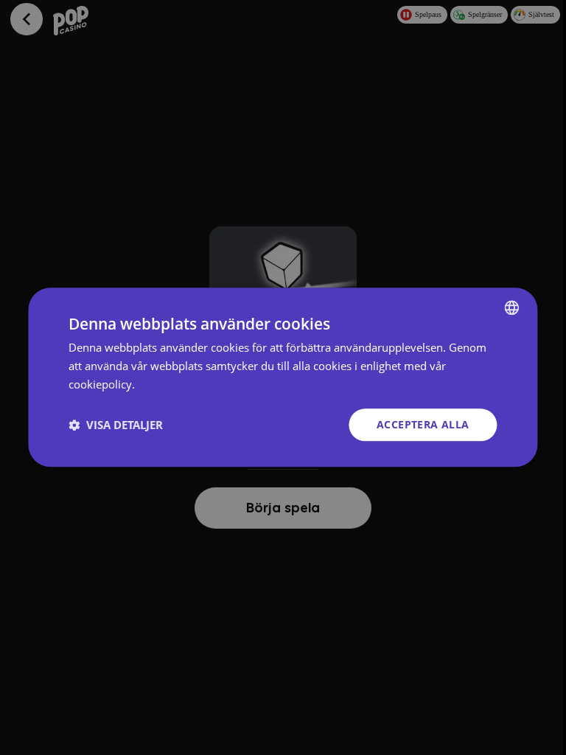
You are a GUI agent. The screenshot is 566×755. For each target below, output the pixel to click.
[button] (116, 425)
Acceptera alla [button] (423, 424)
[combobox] (512, 307)
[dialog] (282, 377)
